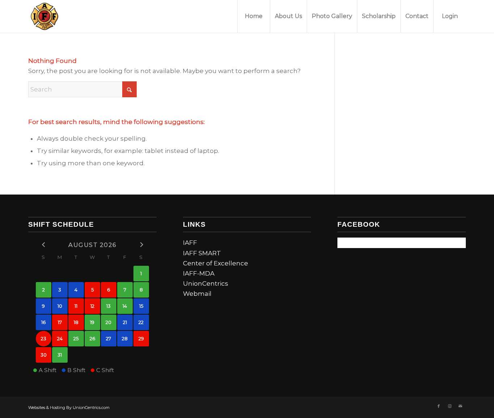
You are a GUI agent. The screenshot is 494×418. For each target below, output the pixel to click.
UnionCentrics (205, 283)
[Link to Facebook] (438, 406)
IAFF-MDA (198, 273)
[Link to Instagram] (449, 406)
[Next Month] (141, 244)
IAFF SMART (202, 253)
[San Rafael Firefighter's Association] (44, 16)
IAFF (190, 242)
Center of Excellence (215, 263)
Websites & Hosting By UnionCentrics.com (69, 407)
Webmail (197, 293)
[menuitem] (253, 16)
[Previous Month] (43, 244)
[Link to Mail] (460, 406)
